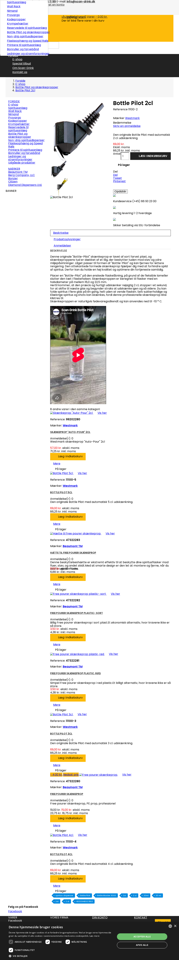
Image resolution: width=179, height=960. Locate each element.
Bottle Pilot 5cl (61, 492)
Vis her (100, 413)
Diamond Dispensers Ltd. (25, 185)
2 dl (67, 901)
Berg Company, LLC (21, 175)
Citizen (12, 182)
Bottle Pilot (85, 895)
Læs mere (94, 935)
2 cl (135, 895)
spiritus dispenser (64, 895)
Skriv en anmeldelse (127, 126)
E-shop (17, 59)
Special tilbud (21, 64)
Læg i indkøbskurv (150, 156)
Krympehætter (17, 24)
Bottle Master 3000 (106, 895)
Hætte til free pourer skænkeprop (73, 552)
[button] (61, 955)
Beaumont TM (17, 172)
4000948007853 (84, 901)
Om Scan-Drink (23, 68)
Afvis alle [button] (142, 945)
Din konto (100, 917)
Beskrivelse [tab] (61, 233)
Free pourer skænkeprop (66, 794)
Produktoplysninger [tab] (67, 239)
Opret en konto (54, 5)
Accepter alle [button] (142, 936)
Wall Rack (13, 6)
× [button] (175, 926)
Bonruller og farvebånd (23, 49)
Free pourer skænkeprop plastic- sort (76, 613)
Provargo (13, 15)
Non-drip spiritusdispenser (25, 36)
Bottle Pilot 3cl (61, 733)
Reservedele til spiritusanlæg (26, 28)
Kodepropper (16, 19)
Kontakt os (19, 72)
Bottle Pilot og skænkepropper (26, 32)
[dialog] (89, 941)
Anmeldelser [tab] (62, 246)
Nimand (12, 11)
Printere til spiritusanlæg (24, 45)
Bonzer (13, 178)
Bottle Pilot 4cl (61, 854)
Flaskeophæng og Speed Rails (26, 41)
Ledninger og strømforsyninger (26, 54)
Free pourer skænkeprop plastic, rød (75, 673)
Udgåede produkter (21, 163)
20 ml (158, 895)
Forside (14, 101)
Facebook (15, 911)
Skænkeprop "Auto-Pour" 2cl (70, 432)
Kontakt (140, 917)
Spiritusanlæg (16, 2)
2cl (124, 895)
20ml (146, 895)
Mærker (14, 169)
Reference (120, 109)
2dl (57, 901)
